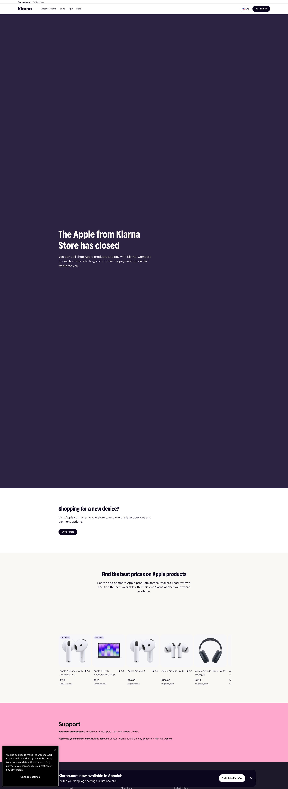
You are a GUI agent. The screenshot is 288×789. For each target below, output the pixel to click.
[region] (30, 766)
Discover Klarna (48, 9)
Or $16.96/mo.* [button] (167, 684)
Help (78, 9)
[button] (245, 9)
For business (38, 2)
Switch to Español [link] (232, 778)
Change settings (30, 776)
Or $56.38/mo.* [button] (100, 684)
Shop (62, 9)
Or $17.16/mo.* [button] (134, 684)
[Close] (55, 750)
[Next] (225, 660)
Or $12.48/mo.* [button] (66, 684)
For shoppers (24, 2)
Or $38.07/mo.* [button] (201, 684)
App (71, 9)
